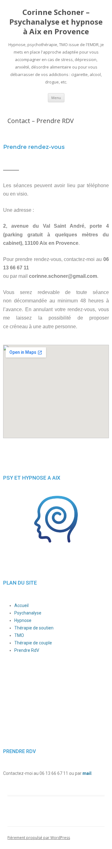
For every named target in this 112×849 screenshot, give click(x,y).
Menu (56, 97)
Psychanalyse (27, 612)
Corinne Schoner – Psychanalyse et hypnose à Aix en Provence (56, 21)
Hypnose (22, 620)
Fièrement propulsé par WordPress (38, 837)
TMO (19, 635)
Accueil (21, 605)
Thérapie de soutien (34, 627)
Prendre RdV (26, 650)
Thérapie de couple (33, 642)
